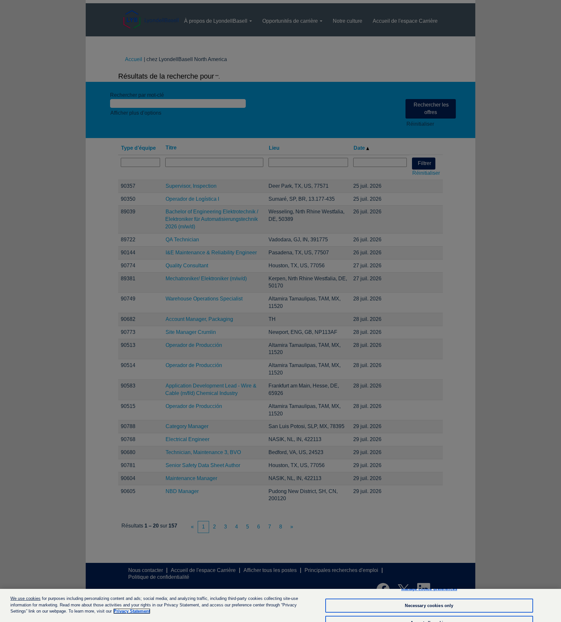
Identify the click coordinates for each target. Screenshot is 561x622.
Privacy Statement (132, 611)
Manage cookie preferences (429, 588)
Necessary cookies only (429, 605)
